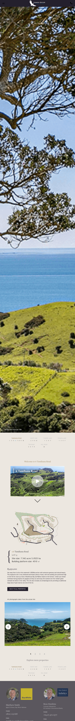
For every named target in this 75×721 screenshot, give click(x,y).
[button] (67, 626)
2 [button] (35, 654)
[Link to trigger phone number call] (71, 3)
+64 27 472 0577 (50, 714)
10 (23, 440)
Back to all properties (18, 589)
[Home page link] (37, 5)
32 (44, 446)
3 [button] (39, 654)
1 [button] (30, 654)
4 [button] (44, 654)
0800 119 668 (12, 713)
